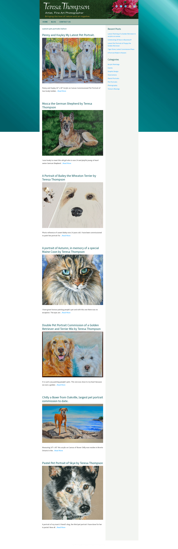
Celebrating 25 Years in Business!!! (119, 40)
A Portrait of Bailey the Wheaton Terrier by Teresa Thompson (69, 177)
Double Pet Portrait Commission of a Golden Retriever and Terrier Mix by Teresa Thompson (71, 327)
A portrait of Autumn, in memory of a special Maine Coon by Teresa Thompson (70, 250)
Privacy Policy (101, 545)
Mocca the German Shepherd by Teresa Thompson (67, 105)
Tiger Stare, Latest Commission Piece (121, 49)
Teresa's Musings (114, 89)
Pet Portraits (112, 82)
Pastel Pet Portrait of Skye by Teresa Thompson (72, 463)
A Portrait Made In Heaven (117, 53)
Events (110, 68)
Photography (112, 85)
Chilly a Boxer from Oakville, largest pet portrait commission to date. (72, 399)
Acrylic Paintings (113, 64)
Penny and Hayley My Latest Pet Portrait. (68, 35)
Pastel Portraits (113, 78)
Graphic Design (113, 71)
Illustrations (112, 75)
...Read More (61, 91)
